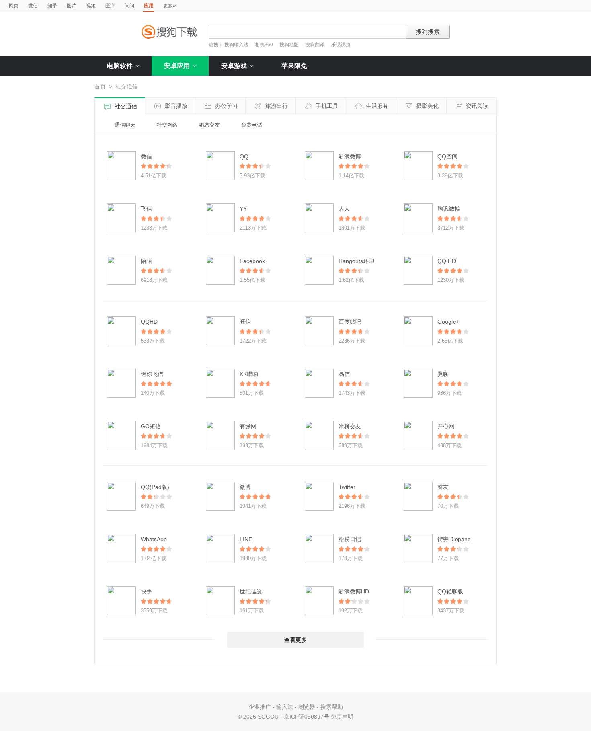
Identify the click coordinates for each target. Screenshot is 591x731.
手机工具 (327, 106)
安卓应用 (177, 65)
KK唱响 (249, 374)
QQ (244, 156)
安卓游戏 (234, 65)
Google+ (448, 321)
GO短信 (151, 426)
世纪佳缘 (251, 591)
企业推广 (259, 707)
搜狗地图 (289, 44)
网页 (13, 5)
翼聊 (443, 374)
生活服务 (377, 106)
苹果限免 (294, 65)
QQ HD (446, 261)
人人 (344, 208)
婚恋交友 (209, 125)
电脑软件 (120, 65)
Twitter (347, 487)
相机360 (264, 44)
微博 (245, 487)
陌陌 (146, 261)
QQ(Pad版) (155, 487)
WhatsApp (154, 539)
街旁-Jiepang (454, 539)
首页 (100, 86)
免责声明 (342, 716)
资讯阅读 (477, 106)
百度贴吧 (350, 321)
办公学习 (226, 106)
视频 (91, 5)
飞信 (146, 208)
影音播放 (176, 106)
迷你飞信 (152, 374)
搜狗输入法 (236, 44)
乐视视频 (340, 44)
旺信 (245, 321)
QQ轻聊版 (450, 591)
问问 (129, 5)
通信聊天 (125, 125)
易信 (344, 374)
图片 (71, 5)
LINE (246, 539)
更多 (169, 5)
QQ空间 (447, 156)
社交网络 (167, 125)
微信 (33, 5)
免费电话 (251, 125)
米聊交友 (350, 426)
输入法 (284, 707)
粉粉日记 (350, 539)
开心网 (445, 426)
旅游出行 (276, 106)
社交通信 (126, 106)
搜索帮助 (331, 707)
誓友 (443, 487)
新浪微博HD (354, 591)
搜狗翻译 (314, 44)
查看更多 (295, 640)
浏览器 (306, 707)
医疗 (110, 5)
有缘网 (248, 426)
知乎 (52, 5)
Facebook (252, 261)
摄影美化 (427, 106)
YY (243, 208)
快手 (146, 591)
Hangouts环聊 (356, 261)
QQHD (149, 321)
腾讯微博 (448, 208)
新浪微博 (350, 156)
